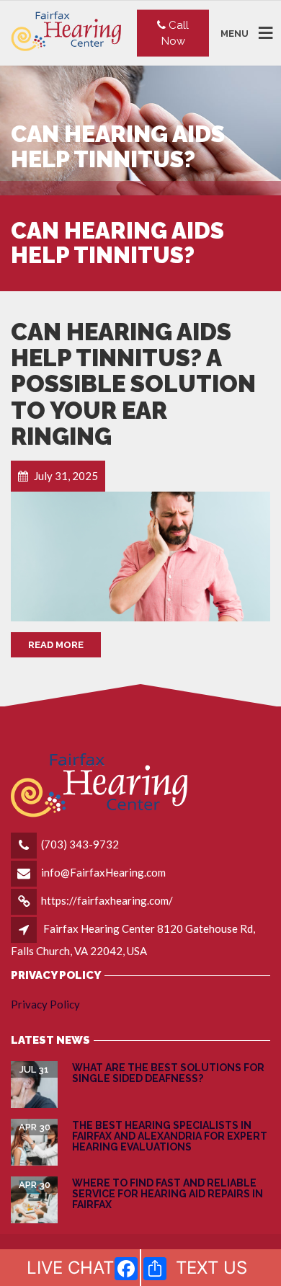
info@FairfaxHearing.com (103, 872)
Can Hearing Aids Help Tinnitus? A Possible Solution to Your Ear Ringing (133, 384)
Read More (56, 644)
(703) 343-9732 (80, 844)
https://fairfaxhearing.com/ (107, 900)
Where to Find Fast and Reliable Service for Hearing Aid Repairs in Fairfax (167, 1194)
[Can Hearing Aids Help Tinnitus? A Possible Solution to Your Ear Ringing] (140, 556)
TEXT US (211, 1267)
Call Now (175, 33)
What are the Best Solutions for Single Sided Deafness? (168, 1073)
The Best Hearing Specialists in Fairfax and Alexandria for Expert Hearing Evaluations (169, 1136)
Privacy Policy (45, 1004)
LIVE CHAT (70, 1267)
